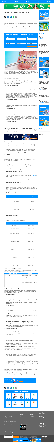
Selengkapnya (44, 135)
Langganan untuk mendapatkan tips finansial (10, 435)
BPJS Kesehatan (34, 175)
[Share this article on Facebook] (8, 17)
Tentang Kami (21, 414)
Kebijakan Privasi (32, 416)
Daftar (50, 1)
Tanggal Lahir (29, 37)
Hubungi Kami (21, 418)
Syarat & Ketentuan (32, 414)
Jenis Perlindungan (8, 37)
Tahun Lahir (18, 41)
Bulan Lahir (7, 41)
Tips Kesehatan (6, 10)
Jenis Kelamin (19, 37)
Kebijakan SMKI (31, 418)
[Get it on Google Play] (29, 426)
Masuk (47, 1)
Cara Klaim (29, 41)
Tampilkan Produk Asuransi (32, 46)
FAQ (20, 416)
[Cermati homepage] (44, 436)
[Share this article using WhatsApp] (13, 17)
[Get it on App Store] (29, 429)
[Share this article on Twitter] (5, 17)
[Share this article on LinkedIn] (11, 17)
